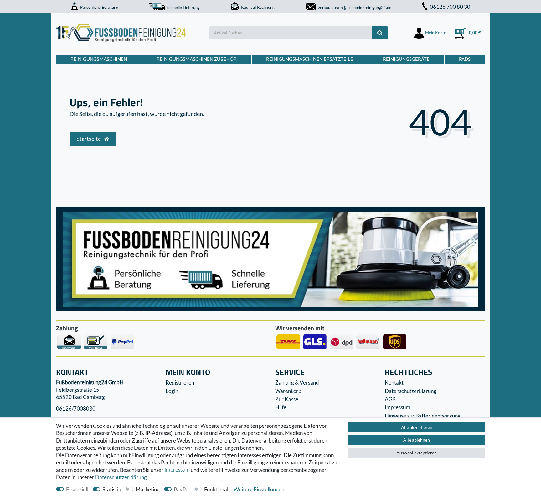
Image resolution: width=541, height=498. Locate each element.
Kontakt (394, 382)
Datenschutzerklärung (410, 391)
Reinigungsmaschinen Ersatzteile (309, 59)
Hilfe (280, 407)
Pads (465, 59)
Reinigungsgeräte (406, 59)
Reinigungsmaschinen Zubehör (197, 59)
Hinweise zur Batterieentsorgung (423, 415)
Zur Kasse (286, 399)
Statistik (111, 489)
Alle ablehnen (416, 440)
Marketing (148, 489)
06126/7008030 (75, 409)
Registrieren (180, 382)
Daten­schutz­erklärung (121, 477)
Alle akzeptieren (416, 427)
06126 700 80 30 (450, 6)
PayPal (182, 489)
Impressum (177, 470)
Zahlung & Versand (297, 382)
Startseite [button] (89, 138)
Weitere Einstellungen (259, 489)
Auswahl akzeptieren (416, 452)
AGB (390, 399)
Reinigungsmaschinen (98, 59)
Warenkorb (288, 391)
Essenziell (77, 489)
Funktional (216, 489)
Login (172, 391)
